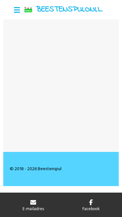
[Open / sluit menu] (17, 9)
